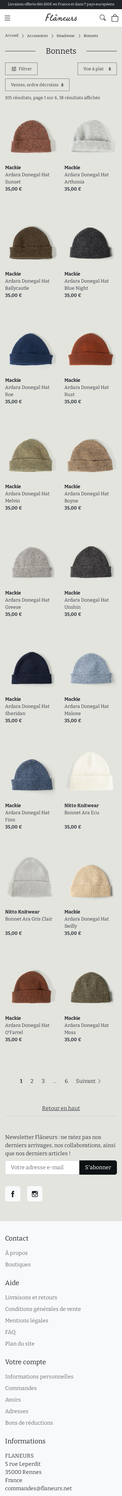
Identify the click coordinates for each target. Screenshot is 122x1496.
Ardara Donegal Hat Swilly (86, 922)
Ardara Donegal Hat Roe (27, 391)
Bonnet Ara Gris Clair (28, 919)
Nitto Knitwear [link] (81, 805)
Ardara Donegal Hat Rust (86, 391)
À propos (16, 1253)
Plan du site (20, 1343)
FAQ (10, 1332)
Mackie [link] (13, 168)
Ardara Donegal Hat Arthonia (86, 178)
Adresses (16, 1411)
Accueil (11, 35)
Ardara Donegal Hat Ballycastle (27, 284)
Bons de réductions (29, 1423)
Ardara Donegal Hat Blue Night (86, 284)
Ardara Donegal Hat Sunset (27, 178)
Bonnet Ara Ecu (81, 813)
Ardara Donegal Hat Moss (86, 1028)
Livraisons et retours (31, 1297)
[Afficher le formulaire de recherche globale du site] (103, 17)
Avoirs (13, 1399)
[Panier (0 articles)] (115, 18)
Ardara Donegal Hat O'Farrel (27, 1028)
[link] (31, 134)
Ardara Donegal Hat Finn (27, 816)
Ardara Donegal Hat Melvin (27, 497)
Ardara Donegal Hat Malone (86, 710)
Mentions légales (26, 1320)
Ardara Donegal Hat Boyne (86, 497)
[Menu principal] (7, 18)
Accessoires (37, 35)
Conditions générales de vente (43, 1309)
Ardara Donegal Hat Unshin (86, 603)
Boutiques (18, 1264)
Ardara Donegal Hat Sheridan (27, 710)
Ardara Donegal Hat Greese (27, 603)
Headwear (66, 35)
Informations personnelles (39, 1376)
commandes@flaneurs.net (38, 1488)
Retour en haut (61, 1108)
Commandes (21, 1388)
